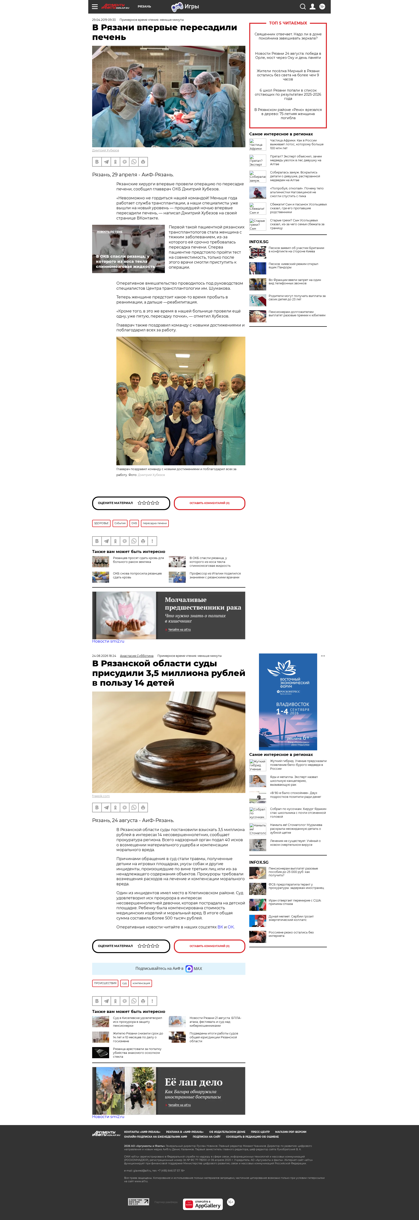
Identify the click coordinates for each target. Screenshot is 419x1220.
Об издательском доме (227, 1132)
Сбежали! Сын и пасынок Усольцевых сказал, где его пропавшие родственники (298, 208)
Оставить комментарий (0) (210, 503)
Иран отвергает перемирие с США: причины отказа (295, 902)
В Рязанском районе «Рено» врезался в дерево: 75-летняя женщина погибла (288, 114)
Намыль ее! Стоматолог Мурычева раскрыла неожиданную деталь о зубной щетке (296, 828)
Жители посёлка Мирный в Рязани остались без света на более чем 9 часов (288, 75)
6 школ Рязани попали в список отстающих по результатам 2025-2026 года (288, 94)
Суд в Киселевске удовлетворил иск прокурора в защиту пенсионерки (137, 1021)
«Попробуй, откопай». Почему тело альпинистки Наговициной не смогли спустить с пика (297, 192)
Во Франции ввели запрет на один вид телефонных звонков (295, 281)
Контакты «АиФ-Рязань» (142, 1132)
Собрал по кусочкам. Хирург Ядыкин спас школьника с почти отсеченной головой (298, 812)
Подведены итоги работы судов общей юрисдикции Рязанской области (214, 1037)
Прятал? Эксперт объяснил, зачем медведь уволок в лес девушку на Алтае (296, 160)
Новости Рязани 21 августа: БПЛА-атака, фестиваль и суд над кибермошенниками (216, 1021)
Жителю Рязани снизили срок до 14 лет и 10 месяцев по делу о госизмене (138, 1037)
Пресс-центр (260, 1132)
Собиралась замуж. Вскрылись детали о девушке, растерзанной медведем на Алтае (295, 176)
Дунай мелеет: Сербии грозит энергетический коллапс (291, 918)
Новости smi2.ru (108, 641)
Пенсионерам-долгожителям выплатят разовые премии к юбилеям (297, 313)
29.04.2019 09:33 (104, 20)
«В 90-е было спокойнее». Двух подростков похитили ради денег (295, 795)
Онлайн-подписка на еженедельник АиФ (155, 1136)
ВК (220, 927)
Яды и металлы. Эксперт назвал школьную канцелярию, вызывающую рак (294, 780)
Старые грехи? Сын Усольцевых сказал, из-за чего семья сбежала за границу (297, 224)
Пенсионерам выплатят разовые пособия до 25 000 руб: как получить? (293, 872)
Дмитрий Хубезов (105, 150)
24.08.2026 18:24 (104, 656)
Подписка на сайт (206, 1136)
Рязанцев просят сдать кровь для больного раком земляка (138, 560)
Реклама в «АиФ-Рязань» (185, 1132)
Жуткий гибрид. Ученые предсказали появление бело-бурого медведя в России (298, 764)
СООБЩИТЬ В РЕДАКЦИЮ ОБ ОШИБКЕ (252, 1136)
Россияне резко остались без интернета (291, 934)
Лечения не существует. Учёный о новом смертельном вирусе (295, 843)
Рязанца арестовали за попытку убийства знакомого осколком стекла (137, 1052)
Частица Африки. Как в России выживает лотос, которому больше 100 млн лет (296, 144)
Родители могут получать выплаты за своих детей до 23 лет (297, 297)
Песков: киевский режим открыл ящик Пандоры (293, 265)
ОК (231, 927)
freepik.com (101, 796)
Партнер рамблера (165, 1202)
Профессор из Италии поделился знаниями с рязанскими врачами (215, 575)
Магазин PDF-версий (290, 1132)
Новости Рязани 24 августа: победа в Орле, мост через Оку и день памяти (288, 56)
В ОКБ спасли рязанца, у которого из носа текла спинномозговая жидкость (210, 561)
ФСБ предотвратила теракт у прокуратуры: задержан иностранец (296, 886)
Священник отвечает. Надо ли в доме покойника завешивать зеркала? (288, 36)
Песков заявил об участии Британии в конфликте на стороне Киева (296, 249)
